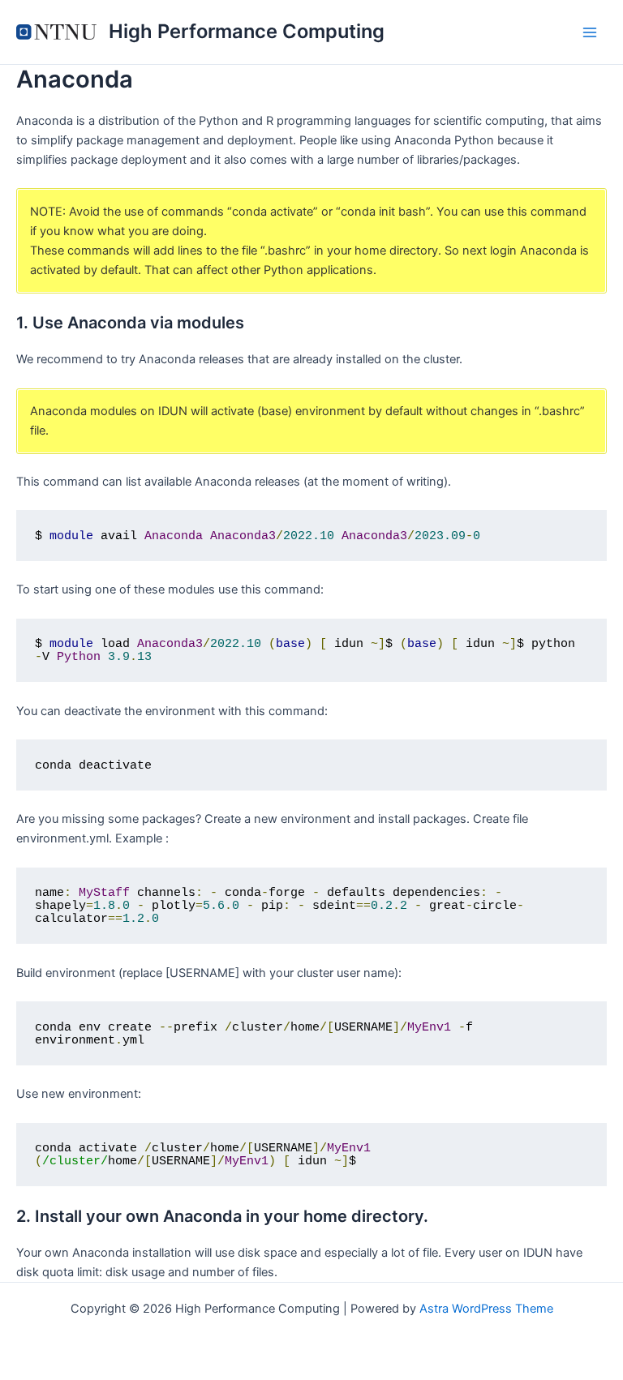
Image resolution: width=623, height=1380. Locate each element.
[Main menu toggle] (590, 32)
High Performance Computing (247, 31)
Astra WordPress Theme (486, 1308)
